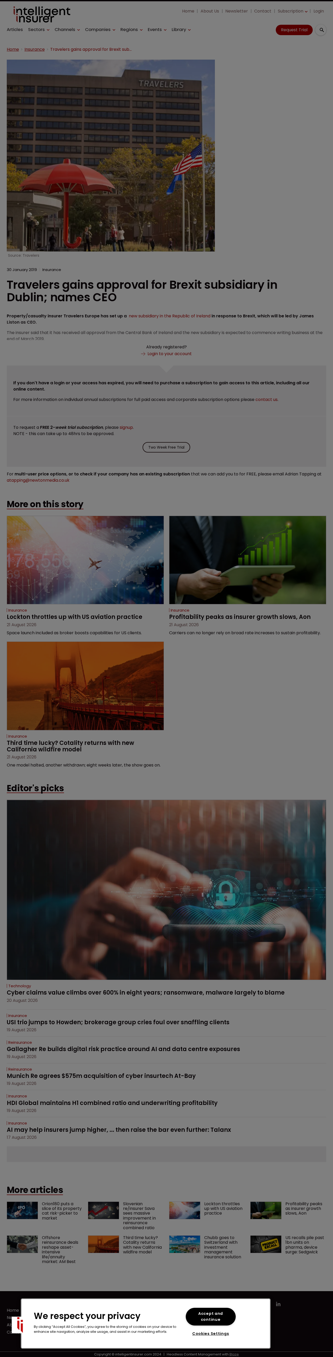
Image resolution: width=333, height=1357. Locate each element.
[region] (146, 1323)
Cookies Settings (210, 1333)
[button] (20, 1325)
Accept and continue (210, 1316)
